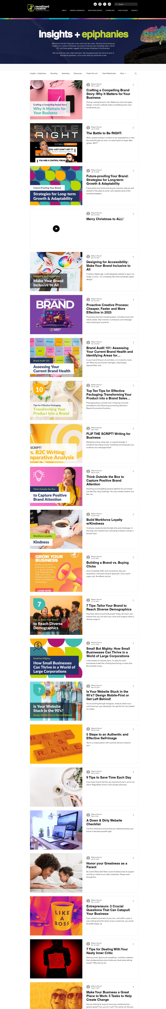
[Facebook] (100, 4)
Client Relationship (109, 73)
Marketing (65, 73)
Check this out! (92, 73)
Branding (54, 73)
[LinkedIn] (95, 4)
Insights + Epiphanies (38, 73)
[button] (95, 10)
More (122, 73)
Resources (78, 73)
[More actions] (134, 84)
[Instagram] (109, 4)
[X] (104, 4)
